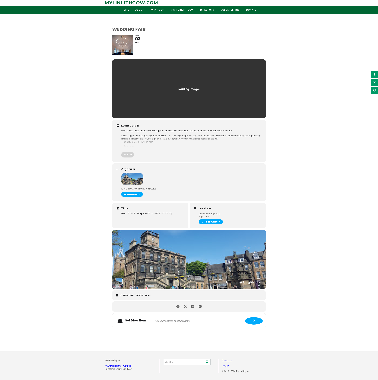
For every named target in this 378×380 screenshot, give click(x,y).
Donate (251, 10)
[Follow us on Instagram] (374, 90)
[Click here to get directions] (254, 321)
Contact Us (227, 360)
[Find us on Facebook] (374, 74)
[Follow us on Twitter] (374, 82)
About (139, 10)
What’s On (157, 10)
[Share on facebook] (178, 306)
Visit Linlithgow (182, 10)
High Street (204, 216)
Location (205, 208)
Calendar (127, 295)
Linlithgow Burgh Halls (138, 188)
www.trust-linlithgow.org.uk (118, 365)
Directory (207, 10)
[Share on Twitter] (185, 306)
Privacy (225, 365)
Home (125, 10)
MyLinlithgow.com (131, 3)
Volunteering (230, 10)
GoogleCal (143, 295)
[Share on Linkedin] (192, 306)
